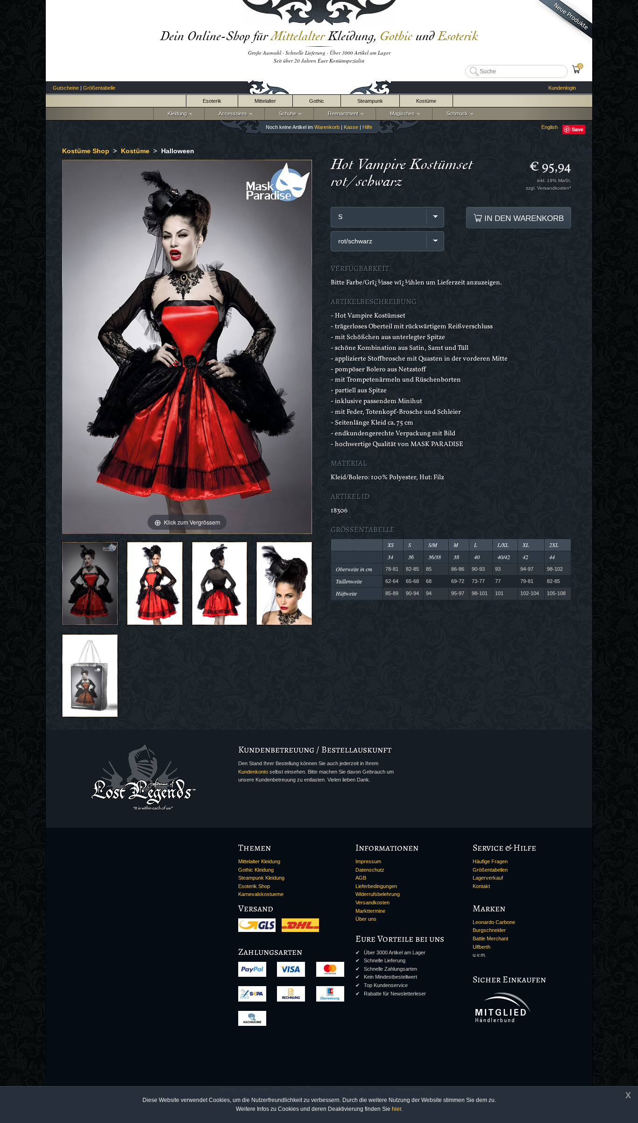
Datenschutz (369, 870)
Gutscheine (66, 88)
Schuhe (286, 113)
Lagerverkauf (488, 878)
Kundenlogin (562, 88)
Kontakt (481, 886)
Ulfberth (481, 947)
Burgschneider (489, 930)
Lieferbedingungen (376, 886)
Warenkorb (327, 127)
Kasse (351, 127)
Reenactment (341, 113)
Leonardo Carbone (494, 922)
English (549, 127)
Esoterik (212, 101)
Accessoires (231, 113)
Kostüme (426, 101)
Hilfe (367, 127)
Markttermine (370, 911)
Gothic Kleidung (256, 870)
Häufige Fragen (490, 861)
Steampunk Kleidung (261, 878)
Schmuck (456, 113)
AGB (360, 878)
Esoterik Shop (254, 886)
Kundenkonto (253, 772)
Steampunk (370, 101)
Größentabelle (99, 88)
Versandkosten (372, 902)
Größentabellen (490, 870)
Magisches (401, 113)
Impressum (368, 861)
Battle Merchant (490, 938)
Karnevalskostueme (261, 894)
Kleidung (176, 113)
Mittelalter (265, 101)
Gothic (316, 101)
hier (396, 1109)
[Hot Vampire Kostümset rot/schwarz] (90, 583)
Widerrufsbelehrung (377, 894)
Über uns (365, 919)
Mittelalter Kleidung (259, 861)
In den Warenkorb (523, 218)
